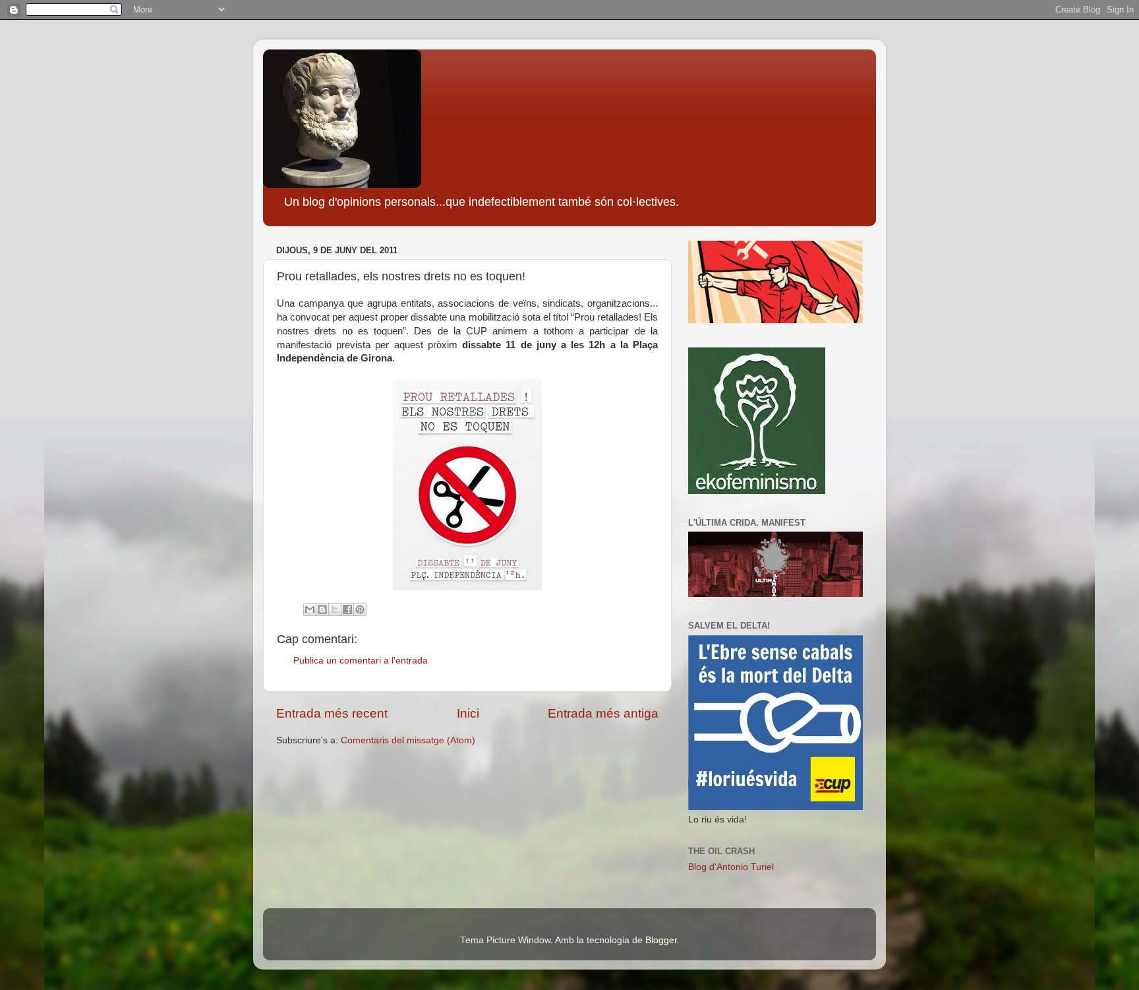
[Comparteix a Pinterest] (359, 609)
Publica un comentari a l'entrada (360, 660)
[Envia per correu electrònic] (309, 609)
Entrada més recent (332, 713)
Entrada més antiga (603, 713)
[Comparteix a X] (334, 609)
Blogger (661, 940)
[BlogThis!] (322, 609)
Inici (468, 713)
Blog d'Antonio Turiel (731, 867)
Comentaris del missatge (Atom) (408, 740)
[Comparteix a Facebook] (347, 609)
